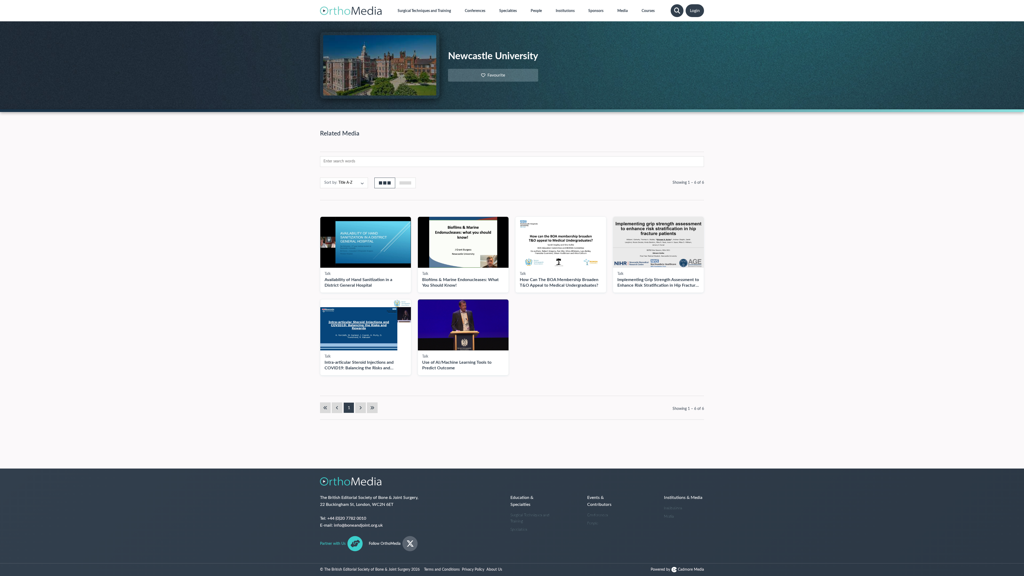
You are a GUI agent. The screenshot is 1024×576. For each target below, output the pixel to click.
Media (669, 516)
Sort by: (330, 183)
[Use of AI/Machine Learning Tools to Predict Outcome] (463, 324)
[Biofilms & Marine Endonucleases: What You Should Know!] (463, 242)
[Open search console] (677, 10)
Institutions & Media (683, 497)
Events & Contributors (599, 501)
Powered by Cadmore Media (677, 569)
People (592, 523)
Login (695, 11)
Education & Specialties (521, 501)
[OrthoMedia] (351, 10)
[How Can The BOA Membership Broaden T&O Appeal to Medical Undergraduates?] (560, 242)
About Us (494, 569)
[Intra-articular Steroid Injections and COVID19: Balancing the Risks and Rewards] (365, 324)
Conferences (597, 515)
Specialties (518, 529)
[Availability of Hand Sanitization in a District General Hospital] (365, 242)
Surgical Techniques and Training (529, 518)
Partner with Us (333, 544)
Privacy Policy (473, 569)
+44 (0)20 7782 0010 (346, 518)
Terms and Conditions (442, 569)
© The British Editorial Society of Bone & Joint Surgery (370, 569)
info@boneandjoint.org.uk (358, 525)
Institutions (673, 508)
